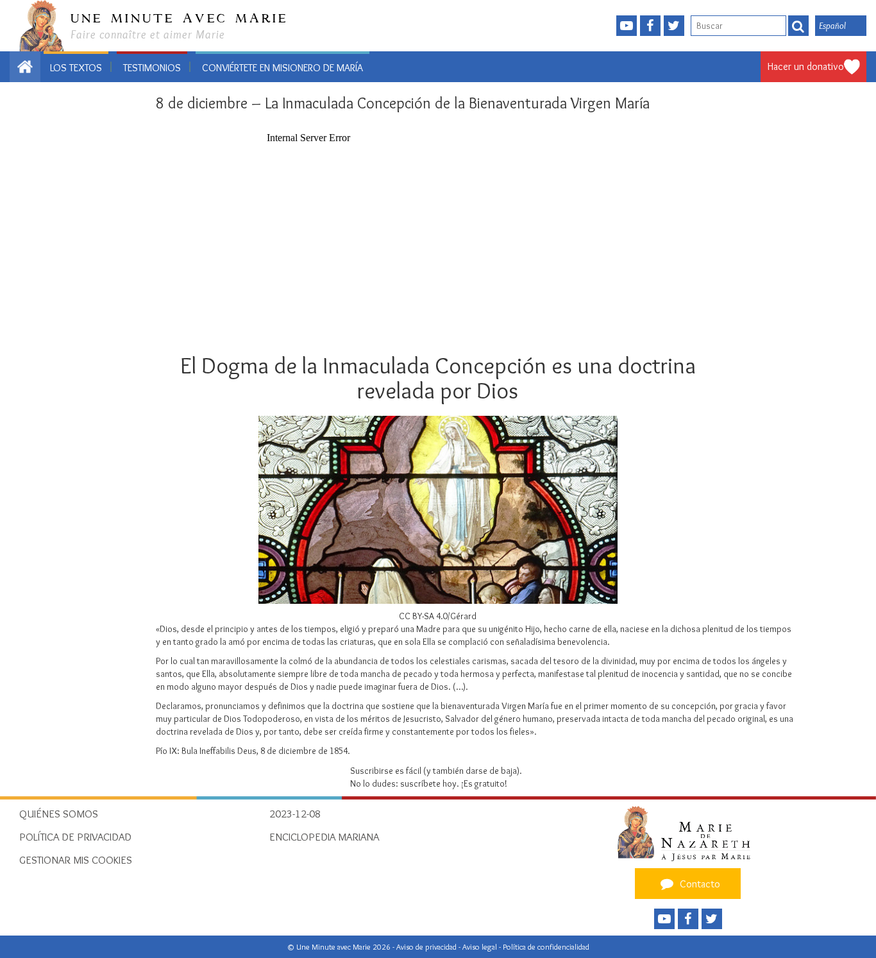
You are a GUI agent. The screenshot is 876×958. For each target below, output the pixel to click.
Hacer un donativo (806, 66)
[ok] (798, 25)
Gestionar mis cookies (75, 859)
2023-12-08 (295, 813)
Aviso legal (480, 947)
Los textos (76, 68)
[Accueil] (687, 833)
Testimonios (152, 68)
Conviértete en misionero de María (282, 68)
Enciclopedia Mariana (324, 836)
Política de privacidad (75, 836)
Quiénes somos (58, 813)
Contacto (698, 884)
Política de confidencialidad (546, 947)
